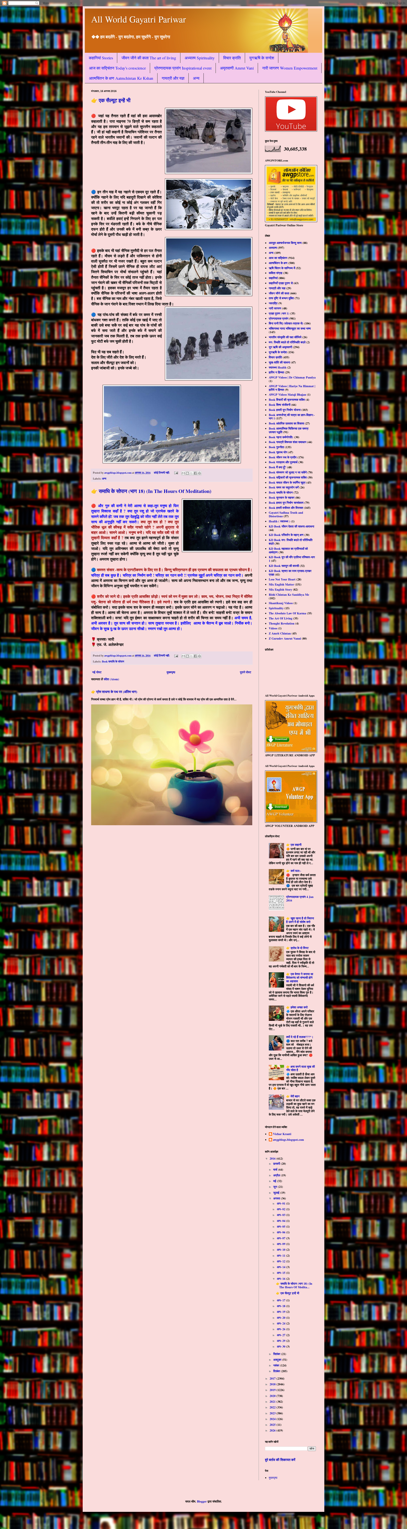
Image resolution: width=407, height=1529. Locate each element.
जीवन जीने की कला (279, 293)
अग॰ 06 (281, 1232)
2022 (273, 1407)
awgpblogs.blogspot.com (288, 1140)
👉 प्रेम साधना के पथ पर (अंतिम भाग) (114, 691)
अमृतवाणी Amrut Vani (237, 68)
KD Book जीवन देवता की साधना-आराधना (291, 526)
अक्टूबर (277, 1359)
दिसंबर (277, 1371)
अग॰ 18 (281, 1306)
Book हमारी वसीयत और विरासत (286, 507)
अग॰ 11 (281, 1255)
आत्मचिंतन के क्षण (278, 263)
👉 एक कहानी (293, 844)
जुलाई (276, 1192)
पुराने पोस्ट (245, 672)
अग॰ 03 (281, 1215)
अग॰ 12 (281, 1261)
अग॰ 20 (281, 1317)
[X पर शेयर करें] (191, 473)
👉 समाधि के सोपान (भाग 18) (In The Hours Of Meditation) (151, 491)
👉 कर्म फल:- (293, 870)
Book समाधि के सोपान (113, 661)
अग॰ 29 (281, 1340)
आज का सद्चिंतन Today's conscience (117, 68)
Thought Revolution (281, 623)
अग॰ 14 (281, 1267)
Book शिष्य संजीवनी (279, 404)
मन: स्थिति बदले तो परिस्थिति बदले (287, 342)
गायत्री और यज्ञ (173, 78)
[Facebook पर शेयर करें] (195, 473)
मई (275, 1181)
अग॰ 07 (281, 1238)
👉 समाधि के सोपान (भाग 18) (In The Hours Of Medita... (294, 1285)
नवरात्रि (273, 303)
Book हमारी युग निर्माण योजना (285, 410)
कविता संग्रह (275, 273)
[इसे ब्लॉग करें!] (187, 473)
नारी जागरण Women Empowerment (289, 68)
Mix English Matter (281, 584)
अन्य (196, 78)
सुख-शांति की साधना (279, 362)
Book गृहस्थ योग (278, 452)
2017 (273, 1378)
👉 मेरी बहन (293, 1096)
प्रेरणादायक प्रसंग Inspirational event (183, 68)
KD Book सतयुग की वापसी (284, 565)
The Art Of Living (280, 618)
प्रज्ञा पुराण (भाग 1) (279, 313)
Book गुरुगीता (276, 447)
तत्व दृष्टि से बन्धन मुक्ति (281, 298)
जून (275, 1186)
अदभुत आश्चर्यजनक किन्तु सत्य (285, 243)
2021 (273, 1401)
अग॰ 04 (281, 1221)
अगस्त (277, 1198)
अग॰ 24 (281, 1323)
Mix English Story (280, 589)
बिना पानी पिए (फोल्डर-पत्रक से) (286, 323)
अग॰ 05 (281, 1226)
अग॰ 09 (281, 1244)
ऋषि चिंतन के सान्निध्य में (282, 268)
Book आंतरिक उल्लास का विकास (286, 423)
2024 (273, 1419)
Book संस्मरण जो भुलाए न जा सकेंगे (288, 472)
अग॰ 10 (281, 1249)
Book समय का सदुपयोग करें (284, 487)
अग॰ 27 (281, 1335)
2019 (273, 1390)
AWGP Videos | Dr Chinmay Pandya (292, 377)
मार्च (275, 1169)
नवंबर (276, 1365)
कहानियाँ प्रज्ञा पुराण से (281, 283)
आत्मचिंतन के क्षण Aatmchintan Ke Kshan (121, 78)
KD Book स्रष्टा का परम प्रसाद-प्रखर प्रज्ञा (290, 573)
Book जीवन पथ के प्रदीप (283, 457)
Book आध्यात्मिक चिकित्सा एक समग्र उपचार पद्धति (288, 430)
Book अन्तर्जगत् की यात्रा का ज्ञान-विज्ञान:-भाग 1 (292, 417)
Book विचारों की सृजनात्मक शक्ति (287, 399)
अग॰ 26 (281, 1329)
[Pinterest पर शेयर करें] (199, 473)
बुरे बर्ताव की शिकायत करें (280, 1459)
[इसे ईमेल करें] (183, 473)
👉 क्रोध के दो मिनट (297, 948)
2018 (273, 1384)
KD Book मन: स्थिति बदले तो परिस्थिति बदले (290, 542)
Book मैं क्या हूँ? (277, 467)
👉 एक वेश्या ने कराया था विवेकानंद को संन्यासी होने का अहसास (299, 977)
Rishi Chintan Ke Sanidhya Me (289, 594)
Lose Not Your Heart (282, 579)
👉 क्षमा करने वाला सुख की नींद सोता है (300, 1068)
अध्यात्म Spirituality (200, 57)
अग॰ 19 (281, 1311)
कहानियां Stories (101, 57)
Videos (273, 628)
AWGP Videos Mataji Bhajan (287, 394)
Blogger (202, 1501)
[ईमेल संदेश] (176, 472)
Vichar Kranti (282, 1134)
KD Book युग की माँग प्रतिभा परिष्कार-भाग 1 (292, 559)
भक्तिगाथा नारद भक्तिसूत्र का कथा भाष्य (290, 328)
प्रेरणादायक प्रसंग (278, 318)
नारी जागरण (275, 308)
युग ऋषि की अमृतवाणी (280, 347)
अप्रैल (277, 1175)
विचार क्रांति (232, 57)
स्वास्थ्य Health (277, 367)
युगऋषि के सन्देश (261, 57)
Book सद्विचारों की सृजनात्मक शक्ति (288, 477)
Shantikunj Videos (281, 603)
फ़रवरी (277, 1163)
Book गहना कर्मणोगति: (281, 437)
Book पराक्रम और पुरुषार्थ (283, 462)
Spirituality (276, 608)
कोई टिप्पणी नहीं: (162, 472)
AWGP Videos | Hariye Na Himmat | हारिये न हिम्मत (292, 388)
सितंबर (277, 1354)
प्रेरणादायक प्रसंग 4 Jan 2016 (300, 899)
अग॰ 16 (281, 1278)
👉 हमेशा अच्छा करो (297, 1007)
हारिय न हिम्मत (276, 372)
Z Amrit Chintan (280, 633)
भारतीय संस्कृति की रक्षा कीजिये (285, 337)
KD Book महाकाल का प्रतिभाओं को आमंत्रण (288, 550)
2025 (273, 1424)
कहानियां (273, 278)
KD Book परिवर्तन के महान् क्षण (286, 535)
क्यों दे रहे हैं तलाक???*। (299, 1037)
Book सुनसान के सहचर (281, 497)
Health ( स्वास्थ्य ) (279, 521)
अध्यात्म (273, 247)
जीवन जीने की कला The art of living (148, 57)
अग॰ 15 (281, 1272)
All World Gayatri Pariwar (138, 19)
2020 (273, 1396)
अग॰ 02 (281, 1209)
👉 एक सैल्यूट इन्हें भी (110, 100)
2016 (273, 1158)
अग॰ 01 (281, 1203)
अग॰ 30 (281, 1346)
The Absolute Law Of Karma (287, 613)
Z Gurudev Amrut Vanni (285, 638)
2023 (273, 1413)
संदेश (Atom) (111, 679)
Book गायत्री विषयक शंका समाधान (287, 442)
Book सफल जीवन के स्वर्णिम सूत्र (287, 482)
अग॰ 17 (281, 1300)
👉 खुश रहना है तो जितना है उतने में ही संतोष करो (300, 920)
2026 (273, 1430)
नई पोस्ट (97, 672)
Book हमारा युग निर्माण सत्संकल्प (286, 502)
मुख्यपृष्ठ (171, 672)
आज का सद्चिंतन (278, 258)
